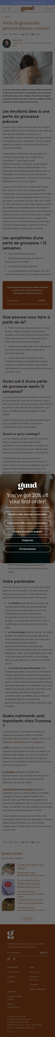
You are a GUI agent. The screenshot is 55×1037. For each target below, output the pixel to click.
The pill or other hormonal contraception (27, 514)
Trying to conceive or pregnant (27, 531)
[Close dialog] (51, 477)
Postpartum (27, 540)
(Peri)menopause (27, 549)
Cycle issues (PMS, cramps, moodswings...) (27, 523)
